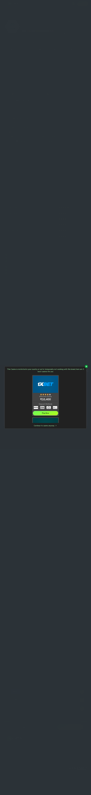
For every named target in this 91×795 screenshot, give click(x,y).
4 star (48, 395)
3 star (45, 395)
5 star (50, 395)
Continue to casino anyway (44, 426)
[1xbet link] (45, 385)
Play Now (45, 413)
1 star (41, 395)
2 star (43, 395)
